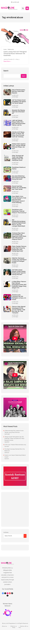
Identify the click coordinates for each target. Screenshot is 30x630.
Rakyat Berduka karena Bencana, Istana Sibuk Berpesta (18, 91)
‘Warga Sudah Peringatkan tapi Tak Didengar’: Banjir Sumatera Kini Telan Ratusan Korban (14, 438)
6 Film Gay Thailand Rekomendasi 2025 (15, 444)
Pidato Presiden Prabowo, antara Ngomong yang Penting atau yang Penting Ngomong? (19, 249)
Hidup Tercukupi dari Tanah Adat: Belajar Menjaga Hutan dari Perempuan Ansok (17, 158)
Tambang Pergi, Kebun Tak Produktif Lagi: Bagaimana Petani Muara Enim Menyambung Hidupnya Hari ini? (19, 236)
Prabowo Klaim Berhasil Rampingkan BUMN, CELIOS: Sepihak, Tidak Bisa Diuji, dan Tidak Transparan (18, 309)
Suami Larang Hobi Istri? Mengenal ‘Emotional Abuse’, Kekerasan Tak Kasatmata (15, 53)
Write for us (13, 626)
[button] (27, 8)
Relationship (11, 49)
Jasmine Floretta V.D (9, 59)
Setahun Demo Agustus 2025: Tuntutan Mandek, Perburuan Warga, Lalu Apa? (19, 146)
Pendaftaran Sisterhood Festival (18, 168)
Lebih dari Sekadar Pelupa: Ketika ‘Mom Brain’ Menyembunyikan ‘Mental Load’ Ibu (18, 123)
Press (13, 627)
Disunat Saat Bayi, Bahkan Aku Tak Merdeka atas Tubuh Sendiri (19, 187)
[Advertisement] (15, 509)
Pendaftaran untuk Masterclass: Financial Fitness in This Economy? (19, 211)
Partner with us (24, 626)
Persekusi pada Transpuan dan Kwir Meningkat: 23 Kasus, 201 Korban (19, 297)
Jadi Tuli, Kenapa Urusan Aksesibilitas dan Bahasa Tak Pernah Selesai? (19, 101)
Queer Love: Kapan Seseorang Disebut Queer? (15, 456)
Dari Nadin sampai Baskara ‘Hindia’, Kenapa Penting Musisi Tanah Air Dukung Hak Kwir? (19, 272)
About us (4, 626)
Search (5, 71)
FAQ (20, 627)
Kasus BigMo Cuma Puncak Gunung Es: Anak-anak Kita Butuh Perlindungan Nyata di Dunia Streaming (19, 199)
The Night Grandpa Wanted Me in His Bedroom (15, 450)
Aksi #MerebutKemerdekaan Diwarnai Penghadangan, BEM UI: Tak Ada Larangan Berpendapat (19, 223)
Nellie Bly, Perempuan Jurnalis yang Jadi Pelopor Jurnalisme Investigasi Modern (19, 260)
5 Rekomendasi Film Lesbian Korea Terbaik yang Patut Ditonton (14, 431)
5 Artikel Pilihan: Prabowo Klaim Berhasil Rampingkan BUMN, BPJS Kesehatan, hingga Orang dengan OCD (19, 284)
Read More (7, 61)
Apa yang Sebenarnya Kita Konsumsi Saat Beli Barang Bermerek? (18, 177)
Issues (5, 49)
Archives (5, 532)
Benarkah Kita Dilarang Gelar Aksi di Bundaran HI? (18, 111)
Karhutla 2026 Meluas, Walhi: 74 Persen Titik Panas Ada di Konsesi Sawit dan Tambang (18, 134)
